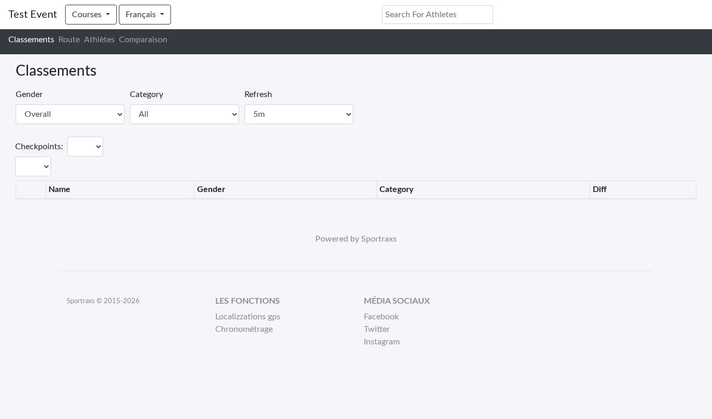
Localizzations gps (247, 317)
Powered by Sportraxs (356, 239)
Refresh (258, 94)
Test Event (32, 14)
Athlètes (99, 39)
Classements (31, 39)
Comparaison (143, 39)
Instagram (382, 342)
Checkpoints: (39, 146)
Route (69, 39)
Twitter (377, 329)
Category (146, 94)
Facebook (381, 317)
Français (142, 14)
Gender (29, 94)
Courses (88, 14)
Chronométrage (244, 329)
